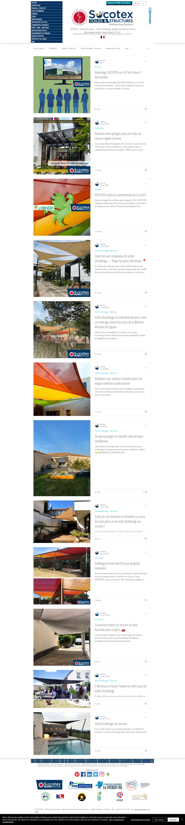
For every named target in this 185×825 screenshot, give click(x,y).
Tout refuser (159, 819)
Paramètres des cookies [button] (140, 819)
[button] (127, 392)
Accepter (173, 819)
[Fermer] (181, 819)
